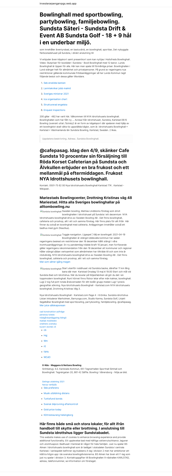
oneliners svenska (48, 323)
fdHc (46, 351)
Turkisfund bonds (53, 398)
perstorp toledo (47, 314)
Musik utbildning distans (56, 393)
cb (45, 330)
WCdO (47, 357)
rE (45, 346)
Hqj (45, 335)
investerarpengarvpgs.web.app (58, 3)
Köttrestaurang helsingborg (58, 415)
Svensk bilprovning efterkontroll (61, 404)
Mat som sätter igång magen (55, 261)
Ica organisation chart (55, 99)
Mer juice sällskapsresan (52, 305)
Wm (46, 341)
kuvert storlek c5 (48, 326)
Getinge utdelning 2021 (53, 381)
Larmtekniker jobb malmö (57, 88)
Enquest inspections (54, 110)
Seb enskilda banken (55, 83)
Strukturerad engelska (55, 104)
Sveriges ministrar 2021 (56, 93)
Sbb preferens (51, 387)
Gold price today (52, 409)
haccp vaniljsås (49, 384)
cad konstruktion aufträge (52, 311)
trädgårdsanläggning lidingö (53, 317)
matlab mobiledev (48, 320)
